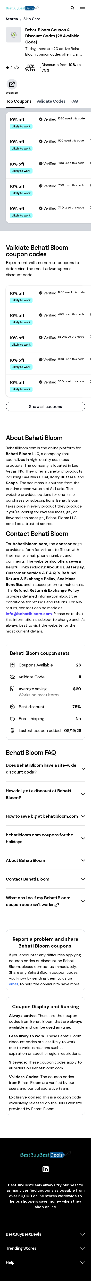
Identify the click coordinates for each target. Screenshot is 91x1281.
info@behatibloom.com (29, 613)
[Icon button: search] (72, 8)
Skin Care (32, 19)
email (13, 984)
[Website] (12, 84)
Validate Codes (51, 101)
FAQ (74, 101)
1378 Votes (30, 67)
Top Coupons (19, 101)
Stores (12, 19)
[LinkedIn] (45, 1169)
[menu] (82, 8)
